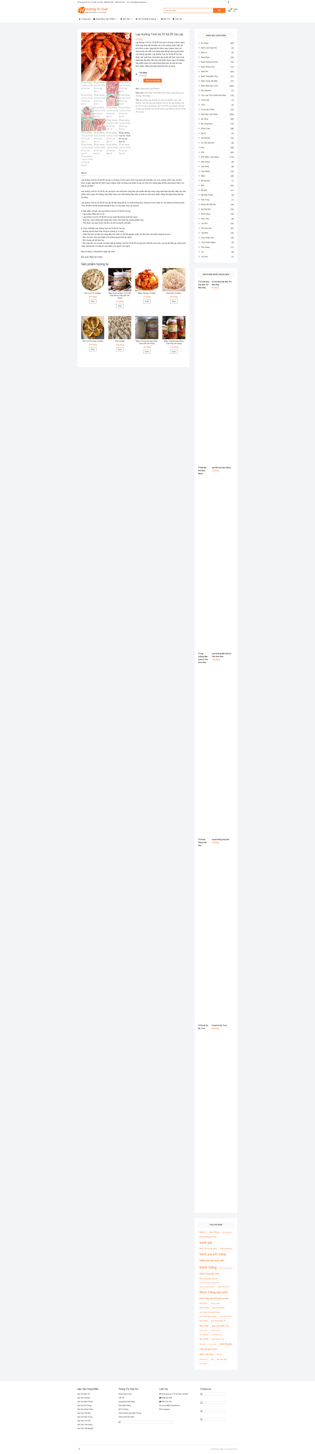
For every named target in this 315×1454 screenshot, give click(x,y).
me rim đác (212, 1344)
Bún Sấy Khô (206, 90)
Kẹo (202, 147)
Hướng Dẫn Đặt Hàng (126, 1402)
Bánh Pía (204, 71)
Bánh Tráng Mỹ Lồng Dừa (209, 1279)
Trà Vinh (204, 257)
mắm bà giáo (226, 1344)
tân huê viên (222, 1359)
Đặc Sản (127, 19)
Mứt (202, 185)
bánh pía (206, 1243)
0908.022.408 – (109, 2)
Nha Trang (205, 200)
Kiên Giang (205, 162)
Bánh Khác (205, 57)
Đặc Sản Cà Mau (84, 1398)
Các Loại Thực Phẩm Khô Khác (213, 95)
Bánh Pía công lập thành (208, 1249)
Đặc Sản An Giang (84, 1405)
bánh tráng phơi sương (207, 1287)
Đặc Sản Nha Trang (85, 1417)
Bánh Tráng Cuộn (226, 1268)
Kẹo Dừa (204, 1326)
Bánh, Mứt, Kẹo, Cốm (209, 86)
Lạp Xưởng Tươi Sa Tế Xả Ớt (152, 109)
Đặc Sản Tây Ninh (84, 1413)
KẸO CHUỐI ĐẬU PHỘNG (208, 1316)
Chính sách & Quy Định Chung (129, 1413)
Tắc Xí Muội (203, 1364)
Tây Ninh (204, 233)
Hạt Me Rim (205, 138)
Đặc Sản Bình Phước (85, 1402)
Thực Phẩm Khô (207, 238)
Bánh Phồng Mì (227, 1232)
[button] (127, 36)
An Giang (204, 43)
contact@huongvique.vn (138, 2)
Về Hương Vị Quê (124, 1394)
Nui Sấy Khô (206, 209)
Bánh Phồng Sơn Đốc (209, 62)
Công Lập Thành (207, 109)
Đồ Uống (204, 119)
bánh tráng (208, 1267)
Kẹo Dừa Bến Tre (220, 1326)
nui (212, 1359)
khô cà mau (204, 1308)
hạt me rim (203, 1303)
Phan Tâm (205, 219)
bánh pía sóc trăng (213, 1254)
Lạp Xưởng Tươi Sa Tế (161, 103)
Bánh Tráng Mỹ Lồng (209, 76)
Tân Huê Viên (206, 228)
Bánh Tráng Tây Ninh (209, 81)
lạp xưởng (143, 100)
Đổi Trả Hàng (123, 1409)
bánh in (203, 1232)
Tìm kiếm (219, 10)
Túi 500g (143, 73)
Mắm (203, 176)
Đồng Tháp (205, 128)
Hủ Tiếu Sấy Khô (207, 143)
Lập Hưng (205, 166)
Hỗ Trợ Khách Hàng (147, 19)
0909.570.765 (166, 1402)
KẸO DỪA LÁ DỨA (225, 1316)
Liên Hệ (178, 19)
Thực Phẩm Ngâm (208, 242)
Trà (202, 252)
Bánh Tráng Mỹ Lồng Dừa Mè (209, 1283)
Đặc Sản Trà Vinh (84, 1421)
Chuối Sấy (205, 100)
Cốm (203, 105)
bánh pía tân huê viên (212, 1260)
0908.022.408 (166, 1398)
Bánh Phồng (214, 1232)
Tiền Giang (146, 96)
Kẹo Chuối (204, 1321)
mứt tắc (219, 1354)
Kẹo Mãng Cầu (217, 1335)
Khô (202, 152)
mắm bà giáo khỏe (208, 1349)
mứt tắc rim (204, 1359)
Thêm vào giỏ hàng (152, 81)
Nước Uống (205, 214)
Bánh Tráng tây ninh (214, 1292)
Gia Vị (203, 133)
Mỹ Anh (204, 190)
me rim (202, 1344)
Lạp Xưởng (205, 171)
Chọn (93, 301)
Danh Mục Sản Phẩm (105, 19)
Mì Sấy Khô (205, 181)
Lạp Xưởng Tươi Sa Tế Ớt (157, 106)
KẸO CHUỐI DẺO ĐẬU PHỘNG (210, 1312)
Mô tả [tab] (83, 173)
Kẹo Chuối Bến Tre (218, 1321)
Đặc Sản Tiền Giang (85, 1425)
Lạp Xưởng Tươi (170, 100)
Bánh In (204, 52)
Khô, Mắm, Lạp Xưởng (171, 93)
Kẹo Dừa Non (204, 1335)
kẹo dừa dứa (203, 1330)
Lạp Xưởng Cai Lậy (155, 100)
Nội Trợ (167, 19)
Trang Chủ (86, 19)
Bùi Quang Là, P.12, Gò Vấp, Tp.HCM (90, 2)
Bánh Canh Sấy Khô (209, 48)
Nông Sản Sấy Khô (208, 204)
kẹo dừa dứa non (215, 1330)
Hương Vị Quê (96, 9)
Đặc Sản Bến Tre (84, 1394)
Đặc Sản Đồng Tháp (85, 1409)
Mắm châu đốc (206, 1354)
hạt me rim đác (215, 1303)
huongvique (165, 1409)
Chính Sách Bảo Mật (126, 1417)
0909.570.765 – (120, 2)
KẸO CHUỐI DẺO (218, 1308)
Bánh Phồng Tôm (208, 67)
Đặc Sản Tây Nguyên (85, 1428)
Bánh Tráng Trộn (223, 1287)
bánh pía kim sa (226, 1249)
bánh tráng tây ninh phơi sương (214, 1298)
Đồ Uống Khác (207, 124)
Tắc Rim (204, 223)
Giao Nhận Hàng (124, 1405)
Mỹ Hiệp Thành (207, 195)
